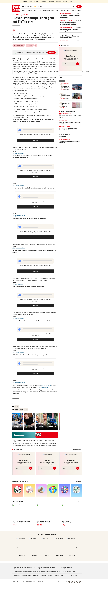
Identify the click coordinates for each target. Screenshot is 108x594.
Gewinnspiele (43, 1)
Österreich (29, 10)
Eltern (16, 409)
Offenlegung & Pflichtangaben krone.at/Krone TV (24, 568)
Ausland (63, 10)
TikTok (16, 406)
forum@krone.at (48, 445)
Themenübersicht (53, 443)
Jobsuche (65, 1)
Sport (53, 10)
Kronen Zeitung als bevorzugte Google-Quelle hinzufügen (35, 52)
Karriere (74, 571)
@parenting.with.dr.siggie (21, 71)
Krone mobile (51, 1)
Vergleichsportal (46, 385)
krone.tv (79, 10)
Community (36, 1)
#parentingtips (33, 71)
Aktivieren (51, 52)
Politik (39, 10)
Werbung (69, 571)
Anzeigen (35, 140)
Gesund (57, 10)
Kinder (26, 409)
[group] (17, 421)
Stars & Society (46, 10)
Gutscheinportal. (44, 387)
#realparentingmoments (56, 71)
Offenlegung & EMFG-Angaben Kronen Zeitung (47, 568)
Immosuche (58, 1)
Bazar (71, 1)
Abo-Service (17, 575)
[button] (75, 10)
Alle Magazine (77, 534)
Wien (35, 10)
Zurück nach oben (47, 588)
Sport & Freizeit (16, 25)
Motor (73, 10)
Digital (68, 10)
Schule (21, 409)
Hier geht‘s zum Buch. (18, 153)
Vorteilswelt (24, 1)
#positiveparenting (43, 71)
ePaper (30, 1)
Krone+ (23, 10)
